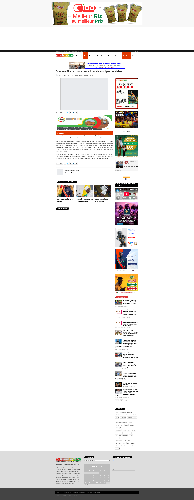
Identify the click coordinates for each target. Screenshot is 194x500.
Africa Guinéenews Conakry (131, 414)
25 (86, 482)
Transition (133, 443)
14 (97, 477)
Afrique (117, 417)
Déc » (88, 484)
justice (129, 430)
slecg (128, 443)
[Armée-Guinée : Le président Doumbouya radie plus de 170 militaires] (65, 191)
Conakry (131, 422)
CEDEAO (118, 420)
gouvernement (128, 427)
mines (117, 438)
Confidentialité (96, 492)
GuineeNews (117, 173)
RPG (125, 440)
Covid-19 (117, 425)
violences (126, 445)
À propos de (59, 492)
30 (104, 482)
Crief (122, 425)
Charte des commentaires (79, 492)
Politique (110, 55)
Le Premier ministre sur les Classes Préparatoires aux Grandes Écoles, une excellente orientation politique (126, 392)
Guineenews (118, 430)
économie (118, 448)
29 (100, 482)
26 (89, 482)
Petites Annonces (82, 51)
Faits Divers (126, 55)
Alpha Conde (123, 417)
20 (93, 480)
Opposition (128, 438)
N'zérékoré (122, 438)
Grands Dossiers (101, 55)
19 (89, 480)
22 (100, 480)
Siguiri (124, 443)
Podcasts (122, 173)
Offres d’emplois (67, 51)
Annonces (92, 55)
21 (97, 480)
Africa (117, 412)
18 (85, 480)
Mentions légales (67, 492)
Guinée (124, 430)
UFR (121, 445)
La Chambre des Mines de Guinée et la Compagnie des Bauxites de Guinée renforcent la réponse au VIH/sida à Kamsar (126, 375)
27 (93, 482)
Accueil (79, 55)
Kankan (133, 430)
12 (89, 477)
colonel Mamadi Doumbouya (121, 422)
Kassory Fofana (119, 433)
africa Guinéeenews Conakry (126, 412)
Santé (129, 440)
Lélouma (134, 433)
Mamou (131, 435)
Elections (132, 425)
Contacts (89, 492)
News (85, 55)
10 (108, 475)
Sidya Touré (118, 443)
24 (108, 480)
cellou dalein (124, 420)
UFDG (117, 445)
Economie (118, 55)
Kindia (125, 433)
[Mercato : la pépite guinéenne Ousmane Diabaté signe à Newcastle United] (102, 191)
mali (116, 435)
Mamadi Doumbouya (123, 435)
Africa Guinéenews (119, 414)
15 (100, 477)
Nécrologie (74, 51)
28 (97, 482)
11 (85, 477)
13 (93, 477)
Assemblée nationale (132, 417)
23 (104, 480)
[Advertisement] (97, 38)
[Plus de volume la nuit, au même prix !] (118, 384)
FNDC (117, 427)
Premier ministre (119, 440)
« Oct (85, 484)
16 (104, 477)
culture (126, 425)
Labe (129, 433)
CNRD (130, 420)
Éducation (132, 445)
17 (108, 477)
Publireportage (59, 51)
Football (121, 427)
